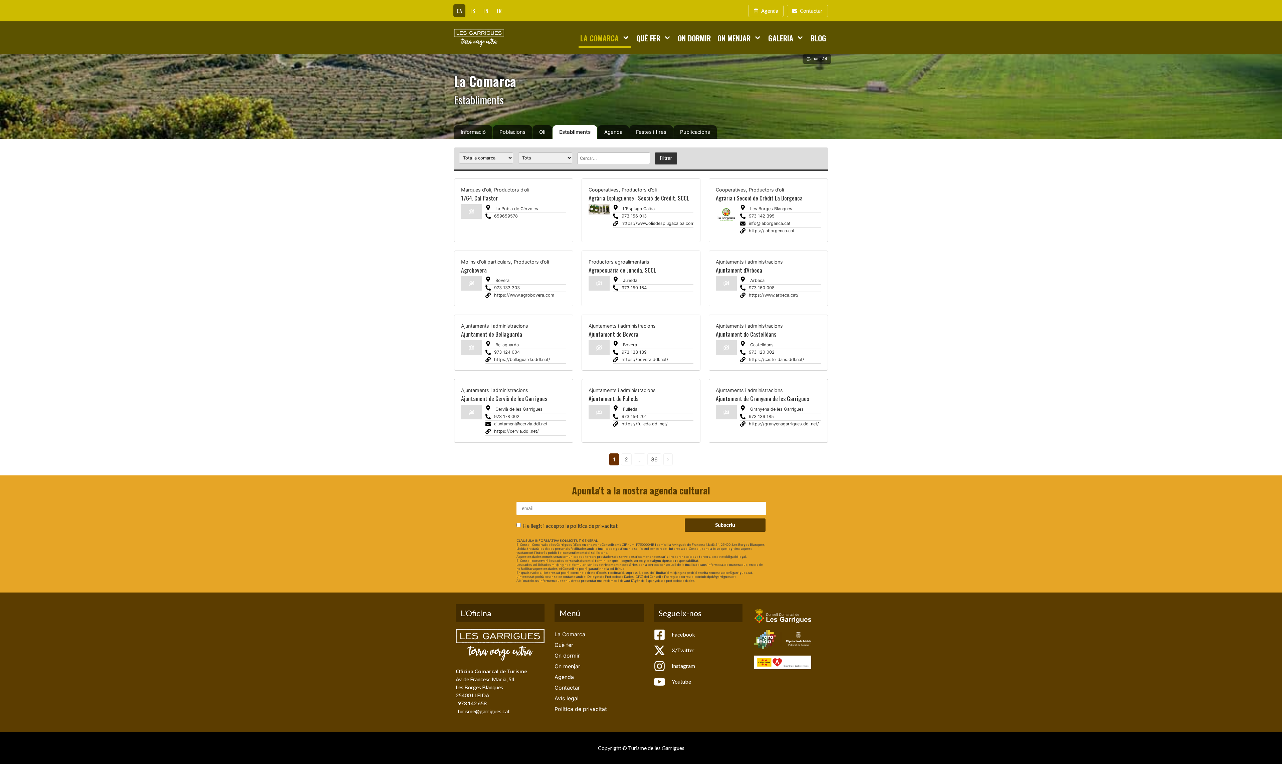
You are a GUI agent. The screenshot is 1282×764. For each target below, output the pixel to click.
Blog (818, 37)
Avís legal (567, 698)
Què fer (648, 37)
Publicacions (695, 132)
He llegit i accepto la (570, 525)
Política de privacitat (581, 709)
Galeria (780, 37)
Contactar (567, 687)
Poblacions (512, 132)
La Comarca (599, 37)
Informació (473, 132)
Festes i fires (651, 132)
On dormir (694, 37)
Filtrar (666, 158)
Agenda (613, 132)
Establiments (575, 132)
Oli (542, 132)
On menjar (734, 37)
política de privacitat (594, 525)
